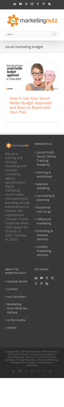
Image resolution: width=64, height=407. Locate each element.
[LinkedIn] (36, 278)
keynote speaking (43, 186)
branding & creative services (45, 235)
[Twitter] (47, 278)
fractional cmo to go (44, 209)
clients (12, 328)
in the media (16, 320)
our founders (16, 297)
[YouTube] (41, 278)
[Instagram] (52, 278)
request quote (17, 281)
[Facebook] (36, 283)
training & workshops (44, 174)
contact (12, 289)
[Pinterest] (41, 283)
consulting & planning (46, 198)
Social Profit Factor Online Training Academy (46, 158)
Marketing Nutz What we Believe (17, 308)
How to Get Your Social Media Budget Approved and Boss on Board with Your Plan (31, 105)
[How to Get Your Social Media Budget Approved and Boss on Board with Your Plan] (32, 77)
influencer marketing (44, 221)
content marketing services (44, 251)
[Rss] (47, 283)
